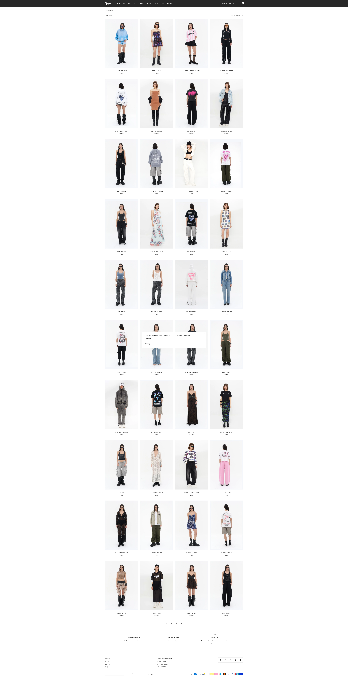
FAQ (106, 667)
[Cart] (242, 3)
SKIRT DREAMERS (156, 131)
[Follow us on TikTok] (235, 660)
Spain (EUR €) (109, 674)
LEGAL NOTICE (161, 667)
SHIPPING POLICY (162, 664)
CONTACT (108, 664)
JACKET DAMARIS (226, 131)
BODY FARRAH (226, 372)
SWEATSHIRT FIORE (226, 71)
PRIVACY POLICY (162, 661)
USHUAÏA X (149, 3)
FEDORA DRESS (191, 613)
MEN (124, 3)
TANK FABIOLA (121, 191)
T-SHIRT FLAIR (191, 251)
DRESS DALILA (156, 71)
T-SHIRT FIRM (121, 372)
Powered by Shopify (148, 674)
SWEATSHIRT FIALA (192, 312)
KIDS (129, 3)
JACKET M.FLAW (157, 553)
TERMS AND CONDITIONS (164, 658)
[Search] (234, 3)
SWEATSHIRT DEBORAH (121, 432)
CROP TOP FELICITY (191, 372)
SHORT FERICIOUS (121, 71)
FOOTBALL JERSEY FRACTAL (191, 71)
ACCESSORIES (138, 3)
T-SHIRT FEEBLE (226, 553)
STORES (169, 3)
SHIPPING (108, 658)
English (223, 3)
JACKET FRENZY (226, 312)
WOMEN (117, 3)
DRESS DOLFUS (226, 251)
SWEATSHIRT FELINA (156, 191)
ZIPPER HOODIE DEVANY (191, 191)
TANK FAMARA (226, 613)
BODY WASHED (121, 251)
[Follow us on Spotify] (240, 660)
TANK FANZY (121, 312)
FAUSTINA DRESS (191, 553)
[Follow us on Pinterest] (230, 660)
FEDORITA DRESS (191, 432)
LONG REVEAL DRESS (156, 251)
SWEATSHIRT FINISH (121, 131)
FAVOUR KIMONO (156, 372)
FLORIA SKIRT (121, 613)
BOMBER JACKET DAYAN (191, 492)
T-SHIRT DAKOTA (156, 613)
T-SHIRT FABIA (191, 131)
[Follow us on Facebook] (220, 660)
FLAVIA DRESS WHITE (156, 492)
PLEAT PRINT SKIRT (226, 432)
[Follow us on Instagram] (225, 660)
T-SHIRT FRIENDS (156, 432)
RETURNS (108, 661)
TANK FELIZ (121, 492)
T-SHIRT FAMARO (156, 312)
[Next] (181, 623)
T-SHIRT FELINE (226, 492)
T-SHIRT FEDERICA (226, 191)
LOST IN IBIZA (159, 3)
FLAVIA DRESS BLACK (121, 553)
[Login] (238, 3)
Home (106, 10)
